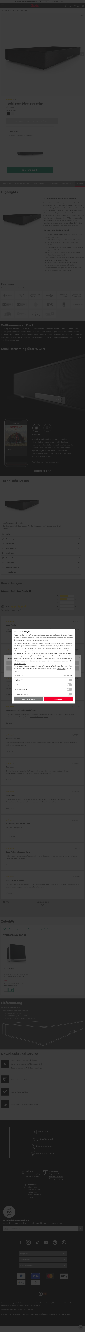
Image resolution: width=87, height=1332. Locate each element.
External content (20, 694)
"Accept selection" (20, 663)
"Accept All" (35, 656)
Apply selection (28, 699)
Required (18, 675)
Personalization (20, 689)
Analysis (17, 680)
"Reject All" (33, 648)
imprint (16, 671)
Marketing (18, 685)
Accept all (58, 699)
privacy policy (61, 668)
